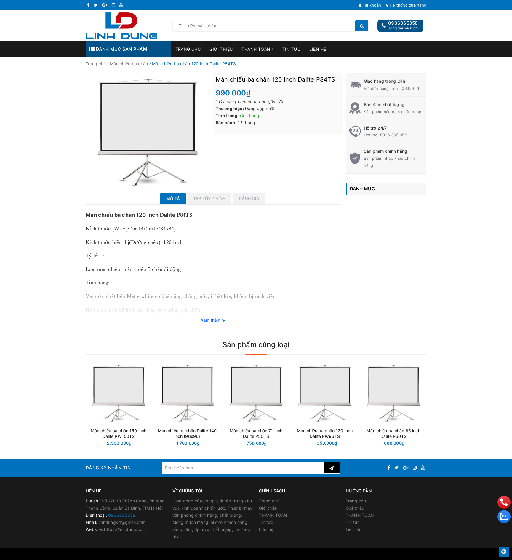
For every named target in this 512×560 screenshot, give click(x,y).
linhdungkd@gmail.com (122, 522)
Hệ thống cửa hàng (407, 5)
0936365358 (403, 23)
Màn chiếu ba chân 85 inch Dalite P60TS (393, 433)
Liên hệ (317, 49)
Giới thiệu (221, 49)
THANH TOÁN (256, 49)
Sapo (311, 553)
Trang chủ (188, 49)
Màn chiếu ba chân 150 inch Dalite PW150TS (119, 433)
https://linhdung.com (125, 529)
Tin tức (291, 49)
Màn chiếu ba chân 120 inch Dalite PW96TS (325, 433)
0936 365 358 (393, 135)
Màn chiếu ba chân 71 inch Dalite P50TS (256, 433)
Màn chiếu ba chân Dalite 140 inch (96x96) (187, 433)
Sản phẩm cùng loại (256, 344)
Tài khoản (371, 5)
